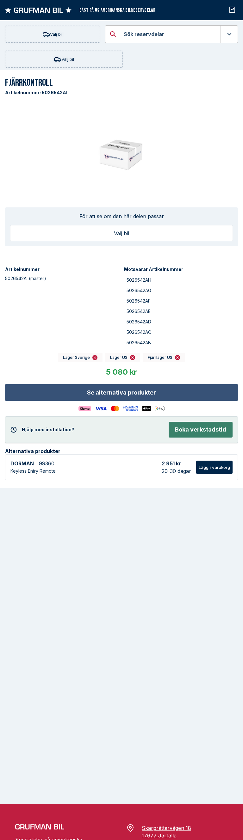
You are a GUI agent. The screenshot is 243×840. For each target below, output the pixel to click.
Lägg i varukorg (214, 467)
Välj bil (56, 34)
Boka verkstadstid (200, 429)
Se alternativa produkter (121, 392)
